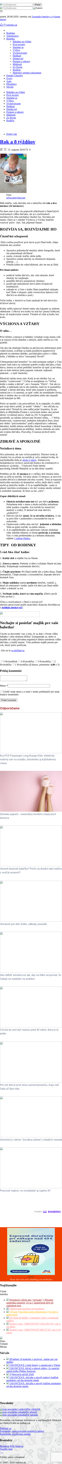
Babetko (10, 38)
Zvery (9, 78)
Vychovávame (20, 53)
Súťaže (10, 87)
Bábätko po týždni (22, 41)
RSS (12, 1446)
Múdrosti (17, 64)
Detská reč (18, 58)
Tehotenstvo (12, 36)
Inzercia (19, 1446)
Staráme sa (18, 47)
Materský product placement (27, 72)
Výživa (16, 50)
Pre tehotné (31, 1412)
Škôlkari (17, 55)
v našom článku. (22, 538)
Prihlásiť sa (5, 1428)
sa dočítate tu (17, 650)
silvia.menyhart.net (15, 197)
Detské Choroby (14, 75)
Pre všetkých (33, 1409)
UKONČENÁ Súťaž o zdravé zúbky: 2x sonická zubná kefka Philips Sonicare (32, 1369)
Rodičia (17, 70)
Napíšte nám (6, 1449)
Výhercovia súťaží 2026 (21, 1374)
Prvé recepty (19, 44)
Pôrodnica (11, 84)
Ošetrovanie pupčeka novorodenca (26, 1308)
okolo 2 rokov (29, 460)
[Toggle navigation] (1, 25)
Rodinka (10, 33)
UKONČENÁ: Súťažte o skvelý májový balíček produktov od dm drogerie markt (32, 1379)
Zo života (17, 67)
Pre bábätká (32, 1415)
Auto (8, 81)
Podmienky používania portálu (15, 1434)
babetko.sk (11, 25)
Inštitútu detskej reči (12, 607)
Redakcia (4, 1446)
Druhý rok (11, 134)
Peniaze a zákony (21, 61)
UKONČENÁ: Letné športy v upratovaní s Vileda (34, 1365)
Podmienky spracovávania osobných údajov (22, 1431)
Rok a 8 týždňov (17, 142)
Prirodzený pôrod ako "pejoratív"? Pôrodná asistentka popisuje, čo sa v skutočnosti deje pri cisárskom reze (29, 1303)
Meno (4, 685)
